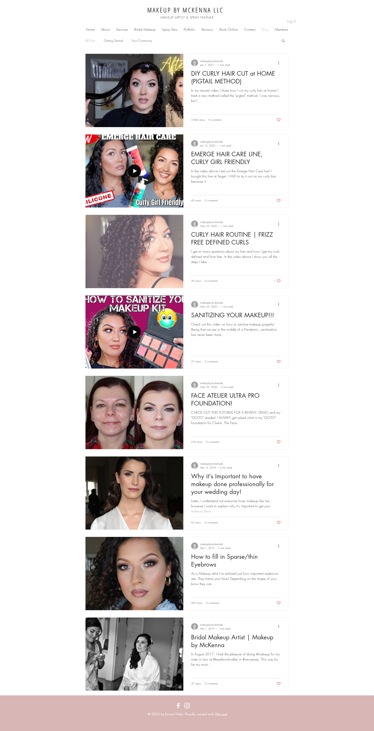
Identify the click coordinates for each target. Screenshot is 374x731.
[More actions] (280, 62)
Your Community (142, 40)
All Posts (90, 40)
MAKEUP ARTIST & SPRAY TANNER (187, 17)
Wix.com (221, 714)
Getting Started (113, 40)
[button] (283, 41)
